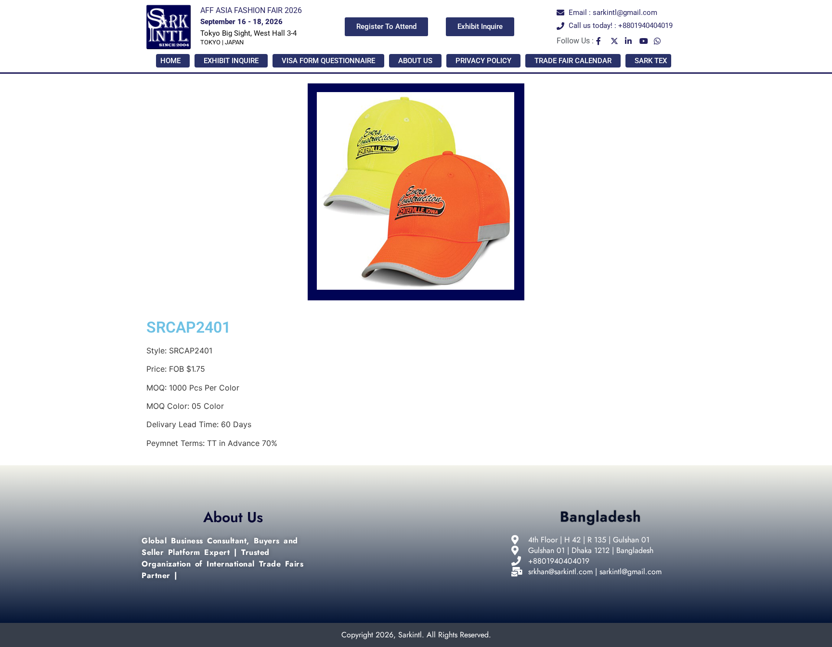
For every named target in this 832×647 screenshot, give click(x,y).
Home (170, 60)
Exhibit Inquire (231, 60)
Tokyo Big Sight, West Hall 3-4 (248, 33)
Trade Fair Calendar (572, 60)
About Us (415, 60)
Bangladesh (600, 516)
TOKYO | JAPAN (222, 42)
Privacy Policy (483, 60)
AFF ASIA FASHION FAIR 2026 (251, 10)
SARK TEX (651, 60)
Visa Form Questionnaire (328, 60)
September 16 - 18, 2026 (241, 21)
